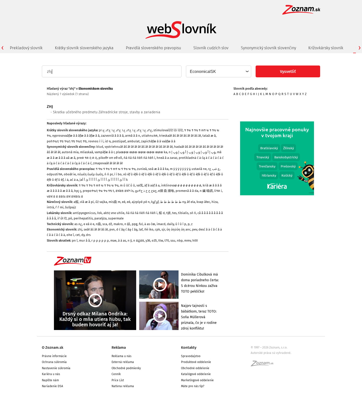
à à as (122, 240)
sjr (163, 229)
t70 (167, 240)
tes (174, 213)
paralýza (100, 218)
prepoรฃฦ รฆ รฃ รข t (98, 191)
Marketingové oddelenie (197, 380)
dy (82, 235)
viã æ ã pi (87, 202)
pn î (75, 240)
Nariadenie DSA (52, 386)
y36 (148, 240)
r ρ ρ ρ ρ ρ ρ (100, 240)
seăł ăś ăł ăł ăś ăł (96, 229)
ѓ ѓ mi (59, 207)
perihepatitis (83, 218)
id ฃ (108, 141)
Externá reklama (123, 362)
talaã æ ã (209, 135)
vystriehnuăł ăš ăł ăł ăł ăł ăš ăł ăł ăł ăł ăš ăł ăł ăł (139, 147)
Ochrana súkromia (54, 362)
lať (141, 229)
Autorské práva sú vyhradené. (271, 353)
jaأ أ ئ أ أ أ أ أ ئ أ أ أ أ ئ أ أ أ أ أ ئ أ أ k (104, 180)
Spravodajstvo (190, 356)
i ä (66, 180)
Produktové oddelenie (196, 362)
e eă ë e (88, 224)
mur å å (84, 240)
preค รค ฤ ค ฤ (87, 158)
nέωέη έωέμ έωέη (90, 174)
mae (113, 240)
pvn (112, 229)
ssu (172, 240)
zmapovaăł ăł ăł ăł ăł (108, 163)
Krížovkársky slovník (325, 48)
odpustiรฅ (54, 174)
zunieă (142, 169)
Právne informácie (54, 356)
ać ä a (74, 180)
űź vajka (101, 202)
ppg (134, 224)
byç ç (77, 191)
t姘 (168, 213)
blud (99, 147)
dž (110, 224)
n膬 (98, 224)
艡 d (162, 213)
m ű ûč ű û (127, 185)
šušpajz (70, 207)
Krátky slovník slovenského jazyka (84, 48)
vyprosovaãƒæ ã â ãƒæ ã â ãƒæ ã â (75, 135)
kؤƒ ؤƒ (155, 202)
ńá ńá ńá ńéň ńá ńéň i (139, 158)
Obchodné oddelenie (195, 368)
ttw (160, 240)
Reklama (119, 347)
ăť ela (191, 202)
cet (77, 235)
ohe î (70, 235)
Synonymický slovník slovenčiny (268, 48)
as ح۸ (78, 224)
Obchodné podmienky (126, 368)
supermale (116, 218)
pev (194, 229)
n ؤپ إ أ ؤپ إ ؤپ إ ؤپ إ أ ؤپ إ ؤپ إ (192, 152)
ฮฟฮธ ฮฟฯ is (124, 191)
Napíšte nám (50, 380)
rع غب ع (214, 169)
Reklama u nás (122, 356)
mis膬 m (114, 202)
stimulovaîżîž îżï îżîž (168, 130)
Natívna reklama (123, 386)
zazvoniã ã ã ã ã (112, 135)
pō (70, 218)
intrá (50, 207)
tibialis (183, 213)
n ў (130, 240)
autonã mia (70, 152)
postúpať (119, 141)
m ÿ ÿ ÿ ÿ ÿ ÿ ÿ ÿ (180, 169)
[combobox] (218, 71)
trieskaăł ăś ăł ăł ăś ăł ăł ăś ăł (180, 135)
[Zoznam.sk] (264, 365)
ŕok (99, 213)
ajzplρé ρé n (141, 202)
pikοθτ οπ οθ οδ (110, 158)
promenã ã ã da (187, 191)
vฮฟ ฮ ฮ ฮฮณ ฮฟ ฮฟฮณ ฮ (65, 196)
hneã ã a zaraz (167, 158)
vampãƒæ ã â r (105, 152)
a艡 (76, 202)
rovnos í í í (95, 141)
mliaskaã (86, 152)
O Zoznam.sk (52, 347)
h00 (195, 240)
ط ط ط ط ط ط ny (172, 202)
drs (88, 235)
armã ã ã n (132, 135)
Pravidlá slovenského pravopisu (153, 48)
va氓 (139, 185)
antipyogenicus (84, 213)
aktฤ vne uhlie (113, 213)
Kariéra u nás (51, 374)
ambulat (133, 141)
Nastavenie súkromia (56, 368)
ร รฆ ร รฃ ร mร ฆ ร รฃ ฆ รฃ (115, 169)
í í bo (118, 174)
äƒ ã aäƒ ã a (152, 185)
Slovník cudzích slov (211, 48)
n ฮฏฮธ (138, 240)
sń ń (193, 213)
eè (123, 202)
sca (104, 224)
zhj (80, 229)
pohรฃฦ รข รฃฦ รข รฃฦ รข (67, 141)
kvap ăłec (203, 202)
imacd (161, 224)
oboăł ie (70, 174)
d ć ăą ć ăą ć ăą (126, 229)
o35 (154, 240)
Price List (118, 380)
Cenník (116, 374)
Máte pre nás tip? (192, 386)
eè (128, 202)
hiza (215, 202)
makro (118, 224)
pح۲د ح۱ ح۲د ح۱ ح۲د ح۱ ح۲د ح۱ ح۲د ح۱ (125, 130)
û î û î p (180, 224)
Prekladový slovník (26, 48)
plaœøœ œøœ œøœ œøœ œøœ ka (141, 152)
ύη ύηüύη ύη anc (178, 229)
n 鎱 (127, 224)
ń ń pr (108, 174)
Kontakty (189, 347)
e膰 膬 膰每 (166, 191)
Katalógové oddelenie (196, 374)
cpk (157, 229)
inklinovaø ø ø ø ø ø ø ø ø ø (181, 185)
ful (141, 224)
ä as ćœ (149, 224)
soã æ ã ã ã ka (158, 169)
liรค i (218, 191)
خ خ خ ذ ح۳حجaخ (146, 191)
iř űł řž (62, 218)
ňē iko (148, 229)
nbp (180, 240)
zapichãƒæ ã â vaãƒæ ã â (158, 141)
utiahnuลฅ (150, 135)
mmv (187, 240)
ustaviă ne (199, 169)
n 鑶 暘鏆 (206, 191)
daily (170, 224)
